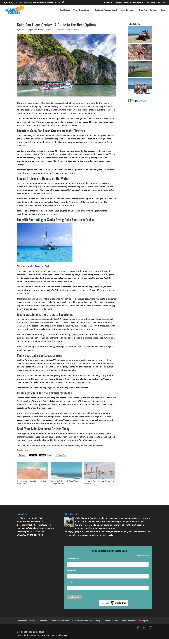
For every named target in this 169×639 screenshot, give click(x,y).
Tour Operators (129, 620)
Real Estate (65, 10)
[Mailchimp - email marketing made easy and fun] (113, 605)
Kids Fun (143, 10)
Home (32, 620)
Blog (163, 10)
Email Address (74, 558)
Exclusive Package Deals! (106, 10)
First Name (71, 570)
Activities (47, 29)
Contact (118, 2)
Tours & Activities (81, 10)
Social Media (24, 29)
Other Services (126, 10)
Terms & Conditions (132, 2)
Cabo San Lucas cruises (56, 103)
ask (110, 535)
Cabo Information (72, 29)
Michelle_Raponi (33, 266)
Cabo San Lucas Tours (34, 631)
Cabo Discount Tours (55, 445)
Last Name (71, 582)
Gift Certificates (153, 2)
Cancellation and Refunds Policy (86, 620)
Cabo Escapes (58, 29)
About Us (108, 2)
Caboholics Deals (111, 620)
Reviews (153, 10)
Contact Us (43, 620)
